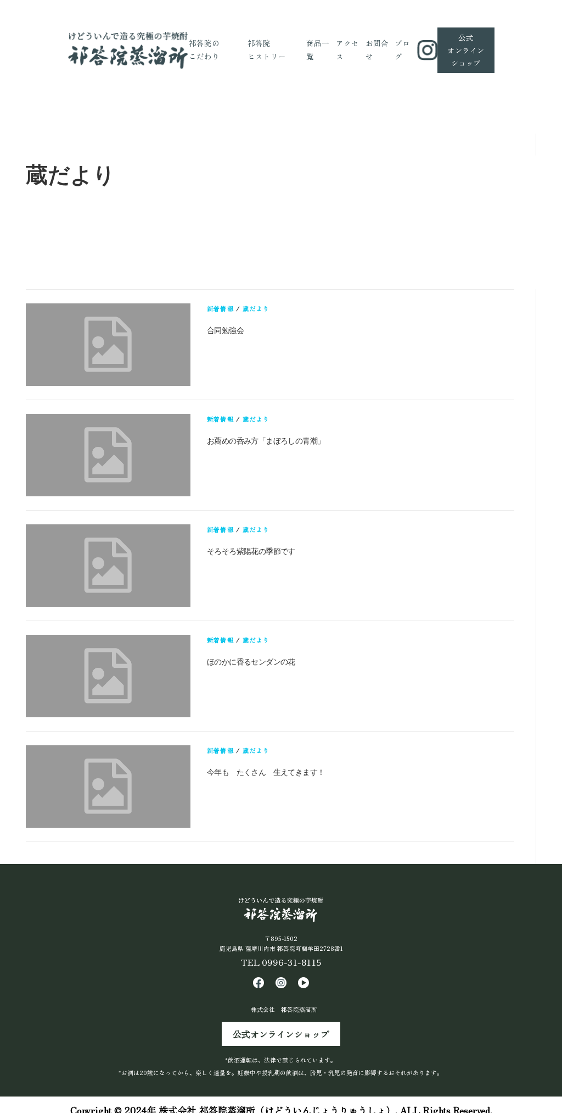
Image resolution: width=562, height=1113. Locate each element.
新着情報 (220, 308)
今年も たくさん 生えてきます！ (265, 772)
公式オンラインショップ (281, 1033)
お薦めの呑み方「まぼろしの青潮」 (265, 441)
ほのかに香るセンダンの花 (251, 662)
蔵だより (256, 308)
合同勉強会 (225, 330)
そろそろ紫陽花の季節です (251, 551)
